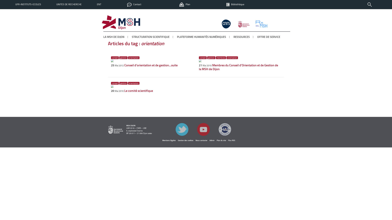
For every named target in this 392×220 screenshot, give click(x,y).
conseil (115, 57)
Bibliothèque (237, 4)
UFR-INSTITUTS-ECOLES (28, 4)
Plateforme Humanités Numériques (201, 37)
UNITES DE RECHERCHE (69, 4)
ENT (99, 4)
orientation (134, 57)
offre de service (268, 37)
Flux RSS (231, 140)
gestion (123, 57)
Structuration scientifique (151, 37)
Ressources (242, 37)
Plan (188, 4)
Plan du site (221, 140)
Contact (137, 4)
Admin (212, 140)
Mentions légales (169, 140)
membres (221, 57)
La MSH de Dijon (113, 37)
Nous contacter (201, 140)
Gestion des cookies (185, 140)
